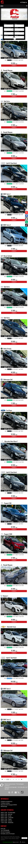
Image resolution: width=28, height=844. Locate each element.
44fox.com (23, 842)
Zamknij (24, 838)
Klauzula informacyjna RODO (9, 805)
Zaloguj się (24, 2)
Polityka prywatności (6, 801)
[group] (14, 15)
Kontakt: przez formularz (8, 834)
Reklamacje (4, 806)
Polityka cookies (5, 803)
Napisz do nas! (11, 842)
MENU (2, 6)
